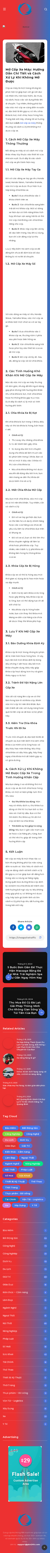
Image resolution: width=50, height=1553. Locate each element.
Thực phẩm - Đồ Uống (17, 1193)
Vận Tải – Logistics (13, 1400)
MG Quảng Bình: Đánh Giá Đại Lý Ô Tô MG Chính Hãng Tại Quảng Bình (31, 1101)
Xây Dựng (20, 1205)
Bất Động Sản (30, 1128)
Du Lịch (9, 1140)
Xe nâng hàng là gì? (26, 1058)
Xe (6, 1205)
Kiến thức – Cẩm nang (15, 1292)
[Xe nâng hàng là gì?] (8, 1059)
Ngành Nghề (12, 1163)
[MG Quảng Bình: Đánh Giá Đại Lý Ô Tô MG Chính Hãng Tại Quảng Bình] (8, 1100)
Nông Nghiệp (32, 1163)
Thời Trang (11, 1187)
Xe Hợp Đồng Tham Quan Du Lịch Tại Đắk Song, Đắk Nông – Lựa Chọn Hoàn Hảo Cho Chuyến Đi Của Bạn (31, 1045)
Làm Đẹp (10, 1157)
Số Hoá (9, 1175)
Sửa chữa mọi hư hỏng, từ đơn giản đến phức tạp (24, 1086)
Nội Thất (10, 1169)
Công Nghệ (32, 1134)
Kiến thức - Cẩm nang (17, 1151)
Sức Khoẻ (24, 1175)
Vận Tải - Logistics (32, 1199)
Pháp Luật (26, 1169)
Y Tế (34, 1205)
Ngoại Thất (28, 1157)
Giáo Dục (10, 1146)
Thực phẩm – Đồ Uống (15, 1393)
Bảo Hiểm (10, 1128)
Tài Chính (10, 1199)
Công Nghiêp (12, 1134)
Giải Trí (26, 1146)
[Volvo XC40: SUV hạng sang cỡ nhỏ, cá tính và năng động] (8, 1072)
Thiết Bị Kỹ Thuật (15, 1181)
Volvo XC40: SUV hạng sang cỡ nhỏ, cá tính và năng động (31, 1073)
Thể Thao (36, 1181)
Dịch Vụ (24, 1140)
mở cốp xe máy (28, 123)
